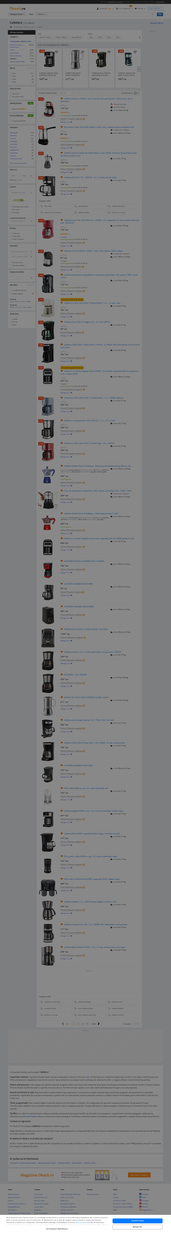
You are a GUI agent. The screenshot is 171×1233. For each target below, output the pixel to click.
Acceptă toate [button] (137, 1221)
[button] (57, 1227)
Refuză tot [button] (137, 1227)
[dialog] (85, 1224)
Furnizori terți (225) (83, 1222)
